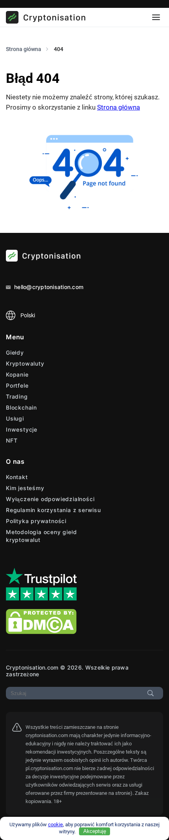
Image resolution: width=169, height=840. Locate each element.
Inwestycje (21, 429)
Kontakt (17, 477)
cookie (55, 824)
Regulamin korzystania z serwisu (53, 510)
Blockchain (21, 407)
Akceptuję (94, 831)
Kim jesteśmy (25, 488)
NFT (11, 440)
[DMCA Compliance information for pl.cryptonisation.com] (41, 632)
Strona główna (118, 107)
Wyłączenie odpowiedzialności (50, 499)
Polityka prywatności (36, 521)
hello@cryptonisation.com (48, 287)
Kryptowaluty (25, 363)
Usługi (15, 418)
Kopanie (17, 374)
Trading (17, 396)
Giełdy (15, 352)
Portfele (17, 385)
